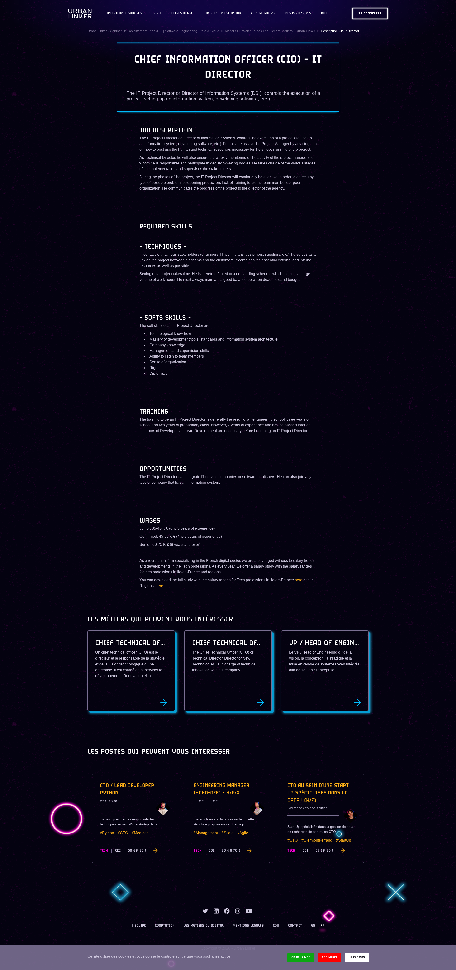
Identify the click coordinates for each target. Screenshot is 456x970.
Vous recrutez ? (263, 13)
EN (313, 926)
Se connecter (370, 13)
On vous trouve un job (223, 13)
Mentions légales (248, 926)
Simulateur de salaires (123, 13)
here (298, 580)
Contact (295, 926)
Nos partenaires (298, 13)
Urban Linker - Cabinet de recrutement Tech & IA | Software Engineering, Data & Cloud (153, 31)
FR (322, 926)
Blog (324, 13)
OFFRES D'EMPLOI (183, 13)
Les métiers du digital (204, 926)
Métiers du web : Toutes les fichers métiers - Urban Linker (270, 31)
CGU (276, 926)
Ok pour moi (300, 958)
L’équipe (139, 926)
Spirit (157, 13)
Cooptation (165, 926)
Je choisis (357, 958)
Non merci (329, 958)
